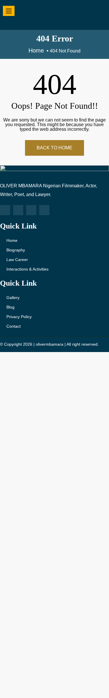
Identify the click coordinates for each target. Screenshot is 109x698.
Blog (10, 307)
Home (11, 240)
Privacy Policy (19, 316)
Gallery (12, 297)
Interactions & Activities (27, 269)
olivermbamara (49, 344)
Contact (13, 326)
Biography (15, 250)
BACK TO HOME (54, 147)
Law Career (17, 259)
